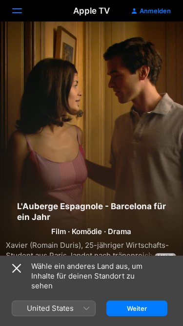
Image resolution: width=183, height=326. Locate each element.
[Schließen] (16, 268)
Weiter (137, 308)
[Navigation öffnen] (23, 11)
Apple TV (91, 11)
